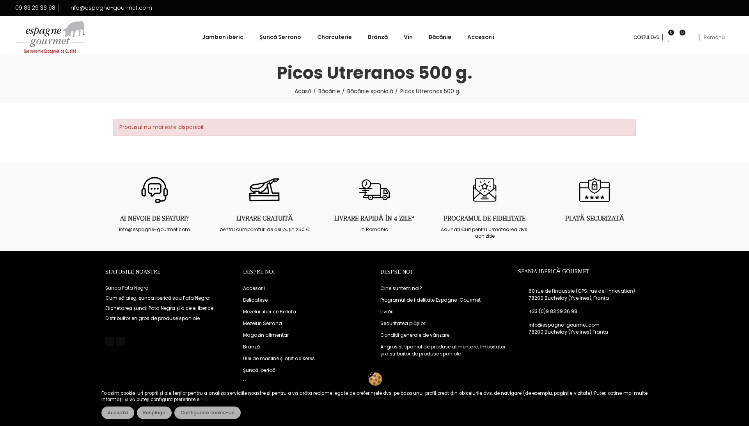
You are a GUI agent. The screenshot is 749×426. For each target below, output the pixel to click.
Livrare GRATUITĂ (264, 218)
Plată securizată (594, 218)
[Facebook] (109, 341)
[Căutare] (690, 37)
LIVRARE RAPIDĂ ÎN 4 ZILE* (374, 218)
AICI (206, 399)
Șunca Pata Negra (127, 288)
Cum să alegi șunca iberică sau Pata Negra (157, 298)
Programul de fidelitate (484, 218)
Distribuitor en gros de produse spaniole (152, 318)
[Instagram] (120, 341)
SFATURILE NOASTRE (132, 271)
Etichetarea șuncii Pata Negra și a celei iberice (159, 308)
